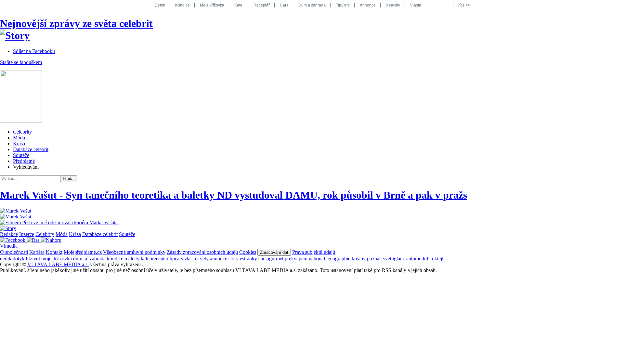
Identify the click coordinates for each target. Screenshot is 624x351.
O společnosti (14, 252)
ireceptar (160, 258)
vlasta (190, 258)
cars (263, 258)
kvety (203, 258)
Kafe (238, 5)
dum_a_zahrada (90, 258)
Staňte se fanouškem (21, 62)
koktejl (436, 258)
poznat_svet (380, 258)
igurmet (276, 258)
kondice (115, 258)
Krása (19, 143)
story (234, 258)
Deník (160, 5)
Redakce (9, 234)
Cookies (247, 252)
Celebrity (22, 132)
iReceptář (261, 5)
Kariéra (37, 252)
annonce (219, 258)
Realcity (393, 5)
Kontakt (54, 252)
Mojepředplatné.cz (83, 252)
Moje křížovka (212, 5)
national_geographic (330, 258)
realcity (132, 258)
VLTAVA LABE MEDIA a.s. (58, 264)
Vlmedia (9, 246)
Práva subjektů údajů (313, 252)
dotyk (19, 258)
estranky (249, 258)
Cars (284, 5)
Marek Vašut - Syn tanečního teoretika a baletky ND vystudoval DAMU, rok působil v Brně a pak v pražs (233, 195)
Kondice (182, 5)
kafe (146, 258)
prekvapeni (297, 258)
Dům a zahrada (312, 5)
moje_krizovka (57, 258)
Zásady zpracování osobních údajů (202, 252)
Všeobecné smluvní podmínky (134, 252)
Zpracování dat (274, 252)
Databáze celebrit (30, 149)
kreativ (359, 258)
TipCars (343, 5)
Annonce (368, 5)
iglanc (399, 258)
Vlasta (415, 5)
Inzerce (26, 234)
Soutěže (21, 155)
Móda (19, 137)
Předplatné (24, 161)
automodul (417, 258)
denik (6, 258)
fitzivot (33, 258)
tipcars (177, 258)
